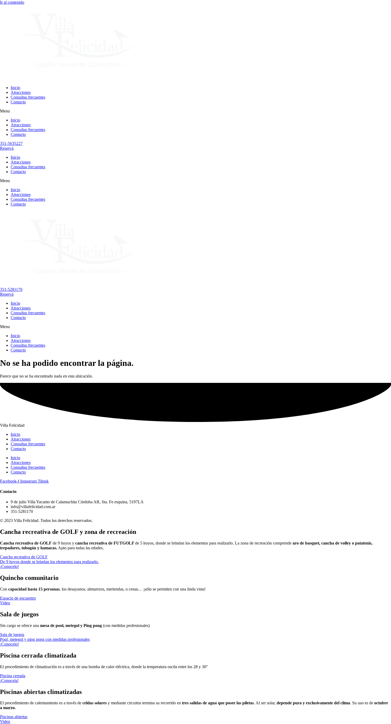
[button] (195, 111)
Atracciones (21, 92)
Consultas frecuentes (28, 97)
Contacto (18, 102)
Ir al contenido (12, 2)
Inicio (15, 87)
